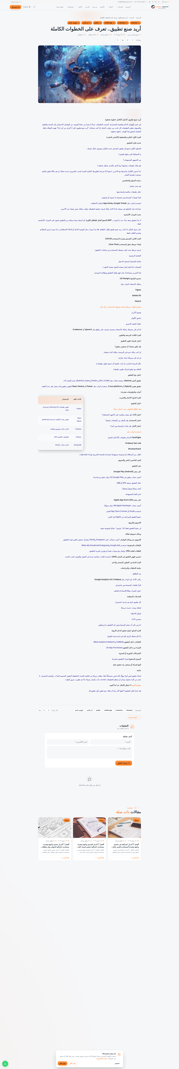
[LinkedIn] (149, 2)
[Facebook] (158, 2)
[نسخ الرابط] (118, 40)
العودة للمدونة (132, 717)
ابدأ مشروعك (15, 7)
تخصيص (117, 1063)
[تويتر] (128, 40)
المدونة (131, 18)
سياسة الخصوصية (102, 1058)
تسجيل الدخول (15, 2)
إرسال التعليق (122, 763)
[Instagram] (155, 2)
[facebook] (49, 710)
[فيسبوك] (133, 40)
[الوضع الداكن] (34, 7)
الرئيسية (138, 18)
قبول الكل (62, 1063)
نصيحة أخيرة (136, 685)
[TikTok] (152, 2)
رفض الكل (73, 1063)
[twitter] (44, 710)
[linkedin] (40, 710)
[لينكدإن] (123, 40)
